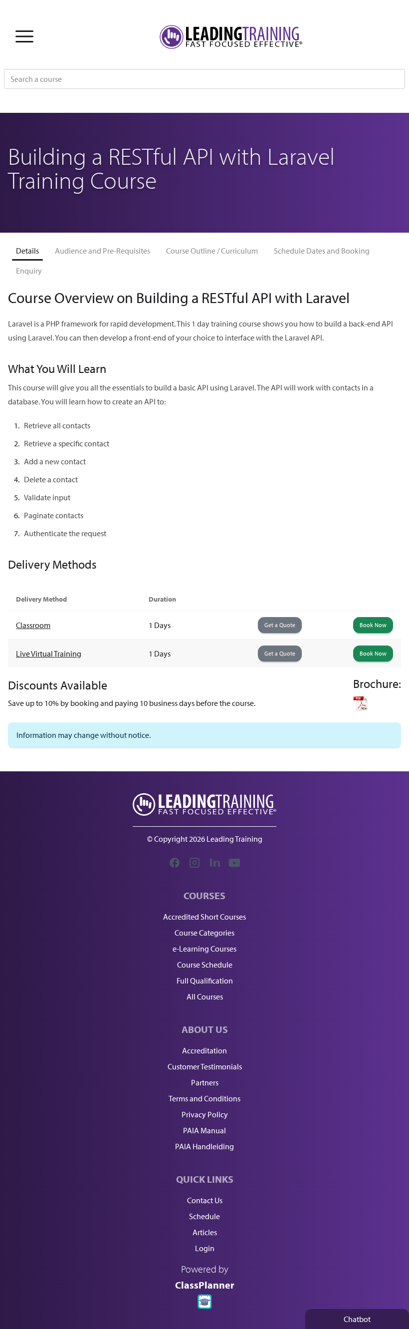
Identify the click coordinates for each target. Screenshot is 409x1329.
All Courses (205, 996)
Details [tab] (27, 251)
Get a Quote (279, 625)
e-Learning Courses (204, 949)
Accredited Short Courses (204, 917)
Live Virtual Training (48, 654)
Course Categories (204, 933)
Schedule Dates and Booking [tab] (322, 251)
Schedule (204, 1216)
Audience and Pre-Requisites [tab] (102, 251)
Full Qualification (205, 981)
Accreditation (204, 1050)
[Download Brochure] (377, 702)
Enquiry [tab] (29, 271)
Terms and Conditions (204, 1098)
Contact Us (204, 1200)
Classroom (33, 625)
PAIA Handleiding (204, 1146)
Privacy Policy (205, 1114)
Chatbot (357, 1319)
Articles (205, 1232)
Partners (204, 1082)
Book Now (373, 625)
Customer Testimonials (205, 1066)
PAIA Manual (204, 1130)
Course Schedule (204, 965)
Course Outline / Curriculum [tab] (212, 251)
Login (204, 1248)
